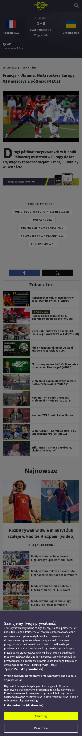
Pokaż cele (41, 728)
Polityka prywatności (28, 669)
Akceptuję (41, 716)
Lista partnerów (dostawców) (23, 705)
